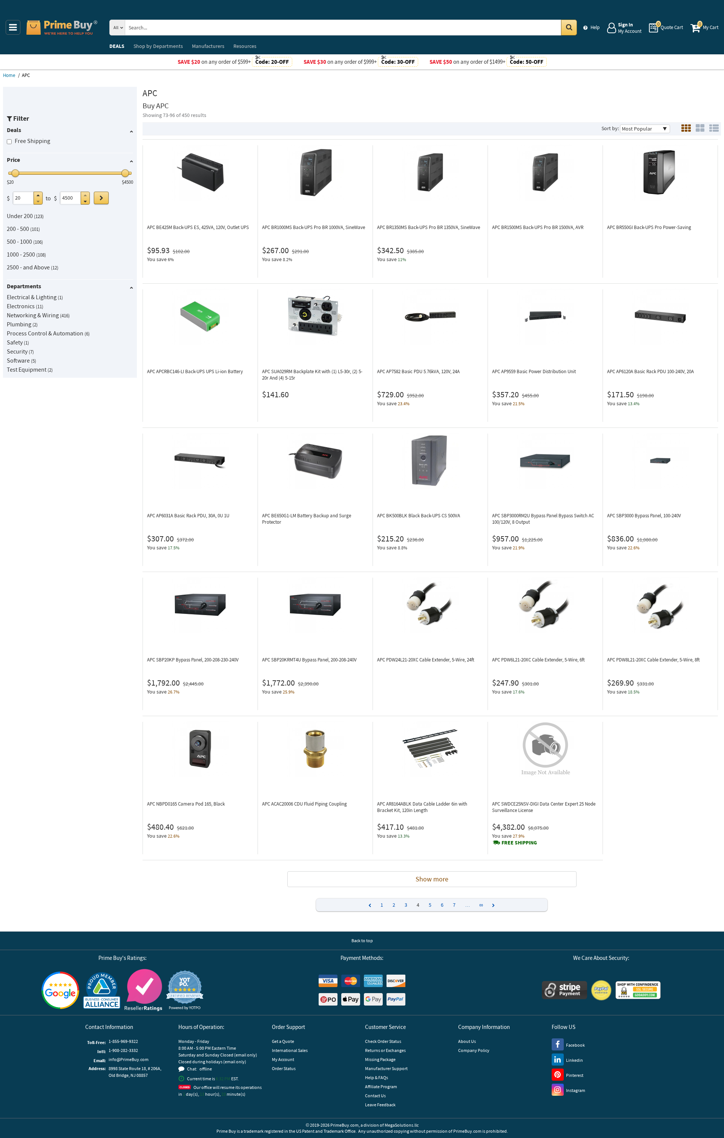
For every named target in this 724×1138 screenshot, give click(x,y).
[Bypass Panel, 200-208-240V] (315, 605)
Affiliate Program (381, 1086)
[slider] (15, 173)
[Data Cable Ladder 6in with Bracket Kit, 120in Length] (430, 749)
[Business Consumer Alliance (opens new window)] (102, 990)
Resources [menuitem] (244, 46)
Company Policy (473, 1050)
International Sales (290, 1050)
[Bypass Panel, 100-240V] (660, 460)
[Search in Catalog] (569, 27)
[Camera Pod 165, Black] (200, 749)
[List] (714, 129)
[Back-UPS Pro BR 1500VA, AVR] (545, 172)
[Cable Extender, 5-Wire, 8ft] (660, 605)
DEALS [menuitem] (116, 46)
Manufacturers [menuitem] (208, 46)
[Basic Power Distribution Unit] (545, 316)
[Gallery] (700, 129)
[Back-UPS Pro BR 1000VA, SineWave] (315, 172)
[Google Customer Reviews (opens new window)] (60, 990)
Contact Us (375, 1095)
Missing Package (380, 1059)
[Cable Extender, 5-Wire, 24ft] (430, 605)
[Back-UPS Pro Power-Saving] (660, 172)
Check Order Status (383, 1041)
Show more (432, 879)
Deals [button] (14, 130)
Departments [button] (24, 286)
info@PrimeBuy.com (129, 1059)
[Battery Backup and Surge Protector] (315, 460)
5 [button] (430, 904)
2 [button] (394, 904)
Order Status (284, 1068)
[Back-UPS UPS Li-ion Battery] (200, 316)
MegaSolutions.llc (402, 1125)
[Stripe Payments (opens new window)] (564, 990)
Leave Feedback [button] (380, 1104)
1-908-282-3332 (123, 1050)
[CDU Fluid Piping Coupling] (315, 749)
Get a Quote (283, 1041)
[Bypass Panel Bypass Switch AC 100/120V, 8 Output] (545, 460)
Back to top (362, 940)
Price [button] (13, 159)
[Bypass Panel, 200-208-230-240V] (200, 605)
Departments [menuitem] (158, 46)
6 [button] (442, 904)
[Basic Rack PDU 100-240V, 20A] (660, 316)
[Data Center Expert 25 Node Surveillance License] (545, 749)
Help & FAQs (376, 1077)
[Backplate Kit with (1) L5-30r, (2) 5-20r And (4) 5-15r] (315, 316)
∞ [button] (481, 904)
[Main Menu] (13, 27)
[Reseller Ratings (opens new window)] (143, 990)
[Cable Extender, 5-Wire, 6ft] (545, 605)
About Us (467, 1041)
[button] (38, 195)
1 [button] (381, 904)
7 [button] (454, 904)
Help (595, 27)
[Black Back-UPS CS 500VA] (430, 460)
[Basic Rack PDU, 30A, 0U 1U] (200, 460)
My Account (283, 1059)
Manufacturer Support (386, 1068)
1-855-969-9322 (123, 1041)
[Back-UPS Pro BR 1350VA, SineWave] (430, 172)
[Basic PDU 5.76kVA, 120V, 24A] (430, 316)
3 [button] (406, 904)
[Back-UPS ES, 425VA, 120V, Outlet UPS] (200, 172)
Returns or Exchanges (385, 1050)
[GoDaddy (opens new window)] (638, 990)
